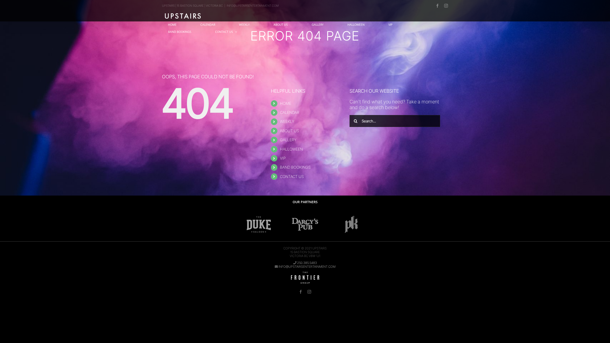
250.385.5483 (307, 263)
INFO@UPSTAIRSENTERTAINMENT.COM (253, 5)
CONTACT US (292, 176)
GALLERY (288, 139)
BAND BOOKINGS (295, 167)
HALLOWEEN (291, 149)
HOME (285, 103)
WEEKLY (287, 121)
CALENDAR (289, 112)
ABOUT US (289, 130)
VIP (283, 158)
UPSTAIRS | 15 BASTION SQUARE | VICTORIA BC (192, 5)
